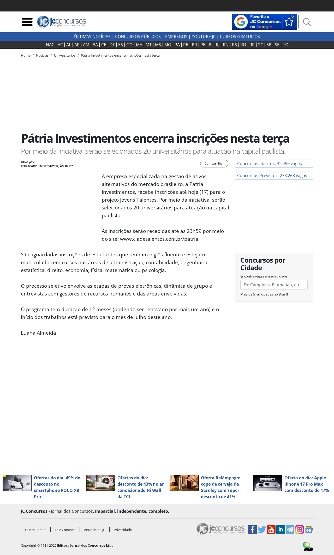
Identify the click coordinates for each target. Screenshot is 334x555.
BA (95, 45)
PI (210, 45)
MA (139, 45)
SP (268, 45)
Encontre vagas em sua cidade (263, 276)
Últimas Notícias (92, 36)
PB (185, 45)
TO (285, 45)
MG (167, 45)
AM (86, 45)
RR (252, 45)
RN (226, 45)
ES (120, 45)
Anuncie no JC (94, 529)
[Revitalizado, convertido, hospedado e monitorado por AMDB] (308, 546)
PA (177, 45)
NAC (50, 45)
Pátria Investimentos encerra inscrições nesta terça (120, 55)
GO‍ (129, 45)
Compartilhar (214, 163)
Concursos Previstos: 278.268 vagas (272, 175)
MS (158, 45)
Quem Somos (35, 529)
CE (103, 45)
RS (234, 45)
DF (112, 45)
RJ (217, 45)
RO (243, 45)
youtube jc (204, 36)
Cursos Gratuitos (240, 36)
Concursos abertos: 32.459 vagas (269, 163)
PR (194, 45)
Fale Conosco (65, 529)
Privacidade (123, 529)
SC (260, 45)
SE (277, 45)
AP (77, 45)
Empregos (176, 36)
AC (60, 45)
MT (149, 45)
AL (68, 45)
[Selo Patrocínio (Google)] (264, 21)
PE (202, 45)
